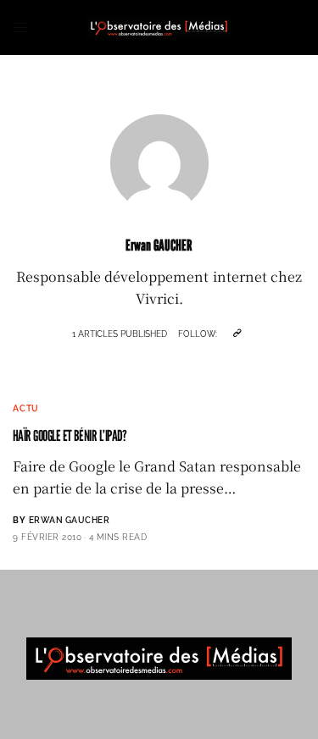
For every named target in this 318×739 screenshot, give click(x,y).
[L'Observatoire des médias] (159, 27)
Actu (26, 408)
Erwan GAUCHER (69, 520)
